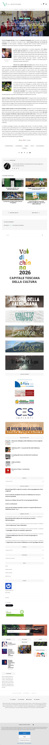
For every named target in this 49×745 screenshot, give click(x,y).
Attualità (16, 9)
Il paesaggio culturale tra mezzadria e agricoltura (19, 530)
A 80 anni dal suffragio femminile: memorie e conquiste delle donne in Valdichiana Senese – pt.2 (23, 508)
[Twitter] (21, 153)
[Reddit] (30, 153)
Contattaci (33, 693)
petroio (32, 145)
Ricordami (8, 602)
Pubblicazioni (32, 9)
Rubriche (21, 9)
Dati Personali (26, 693)
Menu (46, 4)
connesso (11, 225)
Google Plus (15, 168)
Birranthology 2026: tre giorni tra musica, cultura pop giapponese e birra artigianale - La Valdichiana (23, 516)
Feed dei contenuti (8, 569)
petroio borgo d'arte (40, 145)
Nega (24, 736)
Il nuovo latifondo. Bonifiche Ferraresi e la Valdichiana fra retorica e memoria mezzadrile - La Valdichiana (24, 523)
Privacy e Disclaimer (20, 743)
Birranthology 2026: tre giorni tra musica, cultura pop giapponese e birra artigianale (24, 490)
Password (7, 597)
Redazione (21, 29)
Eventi (26, 9)
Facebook (18, 168)
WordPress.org (8, 576)
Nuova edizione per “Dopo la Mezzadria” (16, 525)
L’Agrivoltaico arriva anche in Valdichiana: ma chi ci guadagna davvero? (24, 542)
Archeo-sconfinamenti (11, 503)
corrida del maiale (19, 145)
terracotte (24, 148)
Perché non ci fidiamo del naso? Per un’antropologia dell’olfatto (21, 500)
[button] (33, 724)
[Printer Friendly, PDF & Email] (24, 140)
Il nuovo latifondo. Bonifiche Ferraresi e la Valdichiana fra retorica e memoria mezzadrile (23, 495)
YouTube (30, 699)
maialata (26, 145)
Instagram (21, 699)
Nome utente (7, 592)
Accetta (24, 733)
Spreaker (37, 699)
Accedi (6, 566)
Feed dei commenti (8, 572)
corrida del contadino (9, 145)
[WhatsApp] (27, 153)
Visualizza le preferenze (24, 740)
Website (13, 168)
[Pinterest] (24, 153)
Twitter (17, 168)
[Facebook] (19, 153)
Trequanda (27, 18)
